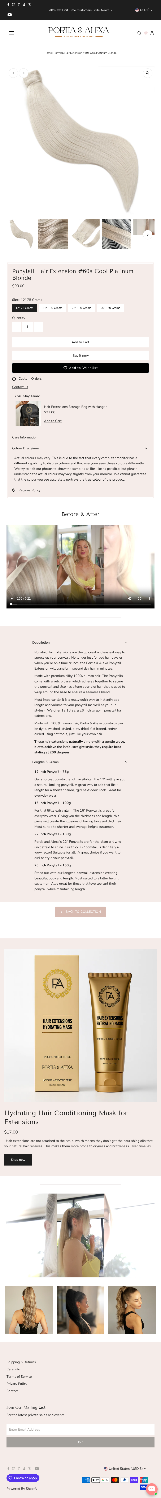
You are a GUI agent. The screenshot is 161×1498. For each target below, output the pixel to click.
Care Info (13, 1369)
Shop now (18, 1160)
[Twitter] (30, 5)
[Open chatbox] (152, 1489)
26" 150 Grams (110, 308)
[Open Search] (139, 33)
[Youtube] (9, 15)
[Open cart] (152, 33)
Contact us (20, 387)
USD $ (144, 10)
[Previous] (50, 10)
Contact (12, 1391)
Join (80, 1442)
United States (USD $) (126, 1468)
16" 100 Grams (52, 308)
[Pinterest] (19, 5)
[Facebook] (8, 5)
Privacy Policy (16, 1383)
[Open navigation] (24, 33)
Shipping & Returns (21, 1362)
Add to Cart (80, 342)
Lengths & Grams (45, 762)
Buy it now (81, 355)
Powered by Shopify (21, 1488)
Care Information (25, 437)
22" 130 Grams (81, 308)
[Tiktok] (24, 5)
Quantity (18, 318)
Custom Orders (30, 378)
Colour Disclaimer (25, 448)
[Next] (111, 10)
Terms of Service (19, 1376)
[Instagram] (13, 5)
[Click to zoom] (147, 73)
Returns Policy (29, 490)
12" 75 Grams (25, 308)
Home (48, 53)
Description (41, 642)
